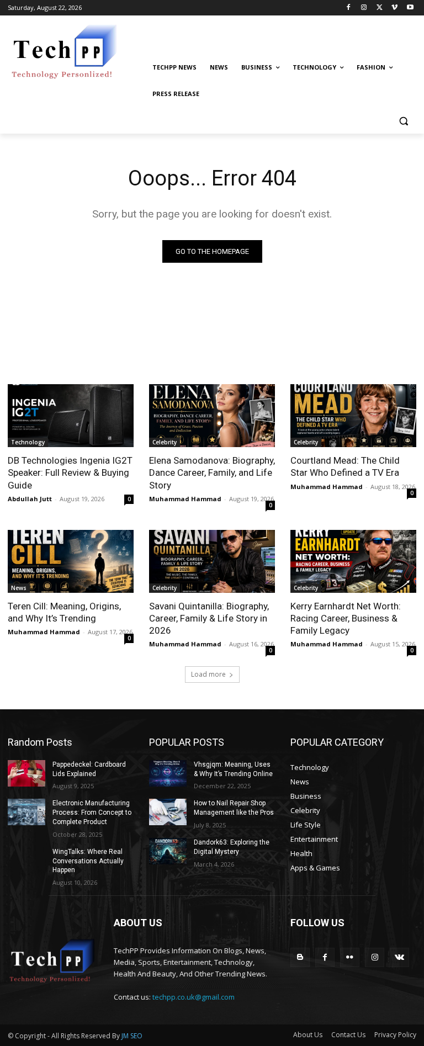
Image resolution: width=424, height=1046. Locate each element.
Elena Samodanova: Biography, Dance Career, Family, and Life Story (212, 472)
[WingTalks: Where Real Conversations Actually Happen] (26, 860)
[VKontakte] (399, 957)
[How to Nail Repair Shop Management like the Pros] (168, 812)
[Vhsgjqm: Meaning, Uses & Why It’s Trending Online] (168, 773)
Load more (208, 674)
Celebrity (164, 442)
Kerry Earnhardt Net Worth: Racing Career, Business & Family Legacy (345, 618)
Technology (28, 442)
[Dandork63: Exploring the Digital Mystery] (168, 851)
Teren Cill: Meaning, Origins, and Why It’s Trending (64, 612)
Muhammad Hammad (185, 499)
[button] (403, 121)
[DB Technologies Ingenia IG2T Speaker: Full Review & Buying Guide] (71, 415)
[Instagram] (364, 8)
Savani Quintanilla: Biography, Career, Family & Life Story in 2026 (209, 618)
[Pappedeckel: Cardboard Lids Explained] (26, 773)
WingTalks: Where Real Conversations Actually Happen (88, 861)
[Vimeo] (394, 8)
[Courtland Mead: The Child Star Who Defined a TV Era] (353, 415)
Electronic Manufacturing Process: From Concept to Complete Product (91, 812)
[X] (379, 8)
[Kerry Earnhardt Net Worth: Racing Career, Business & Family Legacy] (353, 561)
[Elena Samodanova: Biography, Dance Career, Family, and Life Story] (212, 415)
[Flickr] (349, 957)
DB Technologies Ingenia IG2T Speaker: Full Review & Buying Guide (70, 472)
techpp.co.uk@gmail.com (193, 997)
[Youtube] (410, 8)
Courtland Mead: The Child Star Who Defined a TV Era (345, 466)
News (18, 588)
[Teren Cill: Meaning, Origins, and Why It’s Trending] (71, 561)
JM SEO (131, 1035)
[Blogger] (300, 957)
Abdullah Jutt (30, 499)
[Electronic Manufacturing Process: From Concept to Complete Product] (26, 812)
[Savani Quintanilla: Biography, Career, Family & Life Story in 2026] (212, 561)
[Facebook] (348, 8)
